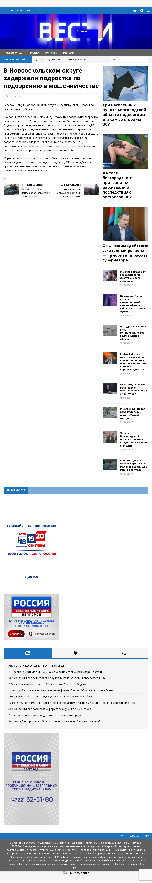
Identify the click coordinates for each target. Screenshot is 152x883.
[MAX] (149, 10)
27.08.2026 (128, 285)
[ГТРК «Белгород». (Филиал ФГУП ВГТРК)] (76, 47)
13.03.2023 (14, 96)
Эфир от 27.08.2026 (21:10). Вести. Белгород (36, 665)
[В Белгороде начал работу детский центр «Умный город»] (110, 412)
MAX (29, 10)
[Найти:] (129, 59)
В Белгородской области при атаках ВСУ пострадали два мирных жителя (133, 465)
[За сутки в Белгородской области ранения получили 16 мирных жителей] (110, 437)
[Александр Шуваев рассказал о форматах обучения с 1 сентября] (110, 388)
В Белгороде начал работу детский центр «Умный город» (132, 413)
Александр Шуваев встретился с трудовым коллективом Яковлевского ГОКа (57, 678)
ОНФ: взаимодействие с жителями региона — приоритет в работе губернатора (125, 253)
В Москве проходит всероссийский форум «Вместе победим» (133, 276)
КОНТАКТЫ (50, 52)
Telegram (16, 10)
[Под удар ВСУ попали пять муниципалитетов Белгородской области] (110, 330)
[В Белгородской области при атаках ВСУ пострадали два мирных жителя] (110, 464)
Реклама (68, 52)
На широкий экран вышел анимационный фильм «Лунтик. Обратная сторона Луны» (132, 303)
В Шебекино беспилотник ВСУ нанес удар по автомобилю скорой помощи (55, 672)
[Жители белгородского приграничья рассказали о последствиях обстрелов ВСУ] (125, 151)
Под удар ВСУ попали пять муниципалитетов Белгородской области (134, 333)
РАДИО (34, 52)
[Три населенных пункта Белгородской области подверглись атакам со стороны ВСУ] (125, 83)
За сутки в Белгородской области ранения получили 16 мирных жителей (133, 439)
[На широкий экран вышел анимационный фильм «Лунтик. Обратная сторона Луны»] (110, 300)
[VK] (134, 10)
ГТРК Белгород (12, 52)
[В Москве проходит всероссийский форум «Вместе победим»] (110, 275)
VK (4, 10)
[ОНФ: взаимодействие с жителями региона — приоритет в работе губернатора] (125, 224)
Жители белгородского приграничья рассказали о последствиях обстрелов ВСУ (118, 184)
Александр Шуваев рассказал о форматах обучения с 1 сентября (133, 389)
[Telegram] (141, 10)
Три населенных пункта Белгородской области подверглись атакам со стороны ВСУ (124, 114)
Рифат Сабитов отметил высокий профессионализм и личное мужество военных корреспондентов (133, 361)
